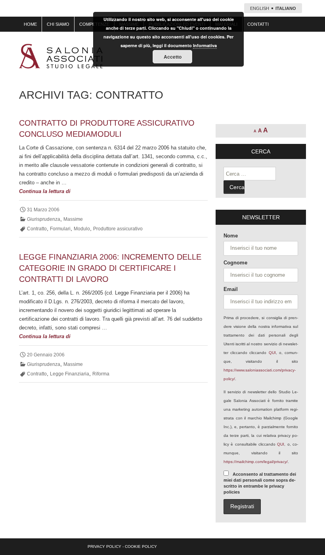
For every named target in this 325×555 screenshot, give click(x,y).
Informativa (205, 45)
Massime (73, 219)
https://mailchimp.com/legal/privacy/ (256, 461)
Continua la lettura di (60, 192)
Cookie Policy (141, 546)
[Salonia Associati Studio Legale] (61, 56)
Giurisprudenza (43, 219)
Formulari (60, 229)
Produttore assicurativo (118, 229)
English (259, 8)
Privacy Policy (104, 546)
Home (30, 24)
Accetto (173, 56)
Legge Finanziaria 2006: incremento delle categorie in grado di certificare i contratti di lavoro (110, 268)
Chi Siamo (58, 24)
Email (231, 289)
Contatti (258, 24)
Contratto (37, 229)
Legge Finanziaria (69, 374)
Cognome (235, 263)
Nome (231, 236)
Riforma (100, 374)
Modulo (82, 229)
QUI (272, 352)
